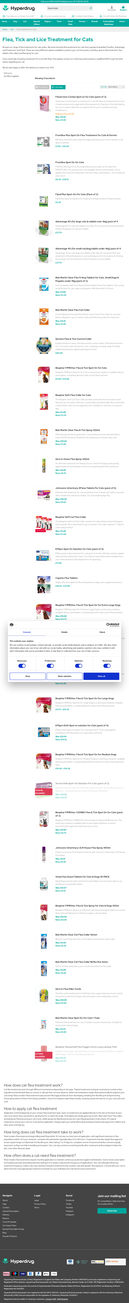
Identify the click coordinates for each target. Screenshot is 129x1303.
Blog (4, 1232)
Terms (36, 1207)
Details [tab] (64, 632)
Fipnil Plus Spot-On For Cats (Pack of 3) (76, 194)
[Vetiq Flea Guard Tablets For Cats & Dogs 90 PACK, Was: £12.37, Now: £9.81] (44, 883)
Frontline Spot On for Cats (69, 162)
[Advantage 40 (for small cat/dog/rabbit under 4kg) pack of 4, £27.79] (44, 255)
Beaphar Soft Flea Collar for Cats (73, 395)
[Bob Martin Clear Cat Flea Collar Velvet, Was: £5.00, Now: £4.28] (44, 941)
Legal (36, 1200)
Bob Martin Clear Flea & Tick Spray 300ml (77, 430)
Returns (6, 1218)
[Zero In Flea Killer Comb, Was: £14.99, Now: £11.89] (44, 995)
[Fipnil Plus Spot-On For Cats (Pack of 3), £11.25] (44, 201)
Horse (4, 21)
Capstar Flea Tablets (66, 577)
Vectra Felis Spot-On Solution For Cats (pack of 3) (82, 783)
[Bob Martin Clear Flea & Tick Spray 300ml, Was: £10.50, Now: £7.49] (44, 436)
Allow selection (64, 676)
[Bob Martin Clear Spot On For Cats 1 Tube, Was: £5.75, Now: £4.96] (44, 1024)
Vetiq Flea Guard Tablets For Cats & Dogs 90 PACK (82, 876)
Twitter (69, 1204)
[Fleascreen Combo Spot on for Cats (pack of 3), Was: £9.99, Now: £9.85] (44, 103)
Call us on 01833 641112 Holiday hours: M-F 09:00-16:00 (64, 1)
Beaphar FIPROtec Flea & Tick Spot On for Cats (81, 367)
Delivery (6, 1214)
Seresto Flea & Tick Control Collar (73, 338)
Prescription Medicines (108, 23)
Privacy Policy (40, 1204)
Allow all (101, 676)
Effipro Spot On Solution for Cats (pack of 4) (79, 549)
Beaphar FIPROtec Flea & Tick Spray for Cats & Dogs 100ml (87, 905)
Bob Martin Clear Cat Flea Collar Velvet (76, 934)
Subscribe (112, 1210)
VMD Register (62, 1299)
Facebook (70, 1200)
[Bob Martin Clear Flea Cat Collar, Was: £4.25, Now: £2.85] (44, 316)
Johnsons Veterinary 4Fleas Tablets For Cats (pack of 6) (85, 488)
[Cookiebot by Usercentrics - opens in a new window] (108, 625)
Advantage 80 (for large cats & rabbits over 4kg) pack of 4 (86, 221)
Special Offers (36, 23)
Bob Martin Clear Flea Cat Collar (72, 309)
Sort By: (104, 87)
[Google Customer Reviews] (115, 1262)
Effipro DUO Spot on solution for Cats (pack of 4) (82, 725)
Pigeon (47, 21)
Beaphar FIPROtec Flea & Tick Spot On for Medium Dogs (85, 754)
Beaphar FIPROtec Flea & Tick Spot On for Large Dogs (84, 698)
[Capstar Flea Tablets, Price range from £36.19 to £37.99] (44, 584)
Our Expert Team (9, 1225)
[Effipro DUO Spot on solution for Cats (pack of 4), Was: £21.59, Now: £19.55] (44, 732)
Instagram (70, 1214)
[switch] (50, 666)
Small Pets (70, 23)
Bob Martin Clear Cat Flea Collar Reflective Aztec (81, 961)
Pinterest (69, 1211)
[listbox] (116, 87)
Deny (27, 676)
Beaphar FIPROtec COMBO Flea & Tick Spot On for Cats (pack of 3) (89, 814)
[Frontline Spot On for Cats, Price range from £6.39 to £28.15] (44, 169)
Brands (95, 21)
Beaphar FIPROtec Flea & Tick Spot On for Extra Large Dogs (87, 605)
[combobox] (70, 8)
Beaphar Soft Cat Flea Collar (70, 517)
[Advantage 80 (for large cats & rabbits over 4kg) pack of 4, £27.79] (44, 228)
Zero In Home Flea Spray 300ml (72, 459)
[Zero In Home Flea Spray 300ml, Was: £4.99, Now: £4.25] (44, 465)
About (5, 1200)
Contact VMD (50, 1299)
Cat (24, 21)
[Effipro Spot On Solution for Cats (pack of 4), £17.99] (44, 555)
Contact (6, 1207)
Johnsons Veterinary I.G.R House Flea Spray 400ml (82, 847)
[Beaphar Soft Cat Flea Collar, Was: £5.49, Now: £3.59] (44, 523)
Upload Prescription (11, 1211)
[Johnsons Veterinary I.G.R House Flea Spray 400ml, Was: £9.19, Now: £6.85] (44, 854)
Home (122, 21)
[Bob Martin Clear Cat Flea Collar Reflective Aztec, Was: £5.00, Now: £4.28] (44, 968)
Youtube (69, 1207)
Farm (59, 21)
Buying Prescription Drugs (13, 1229)
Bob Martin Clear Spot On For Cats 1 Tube (77, 1017)
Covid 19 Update (9, 1222)
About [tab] (102, 632)
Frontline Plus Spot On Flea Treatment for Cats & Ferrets (86, 135)
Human (82, 21)
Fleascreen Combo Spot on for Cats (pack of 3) (80, 96)
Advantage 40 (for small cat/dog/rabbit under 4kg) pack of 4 (88, 248)
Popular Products (10, 1236)
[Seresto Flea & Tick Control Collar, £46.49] (44, 345)
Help (4, 1204)
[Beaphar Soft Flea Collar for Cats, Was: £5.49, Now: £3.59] (44, 401)
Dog (15, 21)
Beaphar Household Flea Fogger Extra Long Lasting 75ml (86, 1046)
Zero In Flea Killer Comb (68, 988)
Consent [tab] (26, 632)
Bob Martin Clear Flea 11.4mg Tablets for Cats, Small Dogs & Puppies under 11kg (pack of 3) (87, 279)
